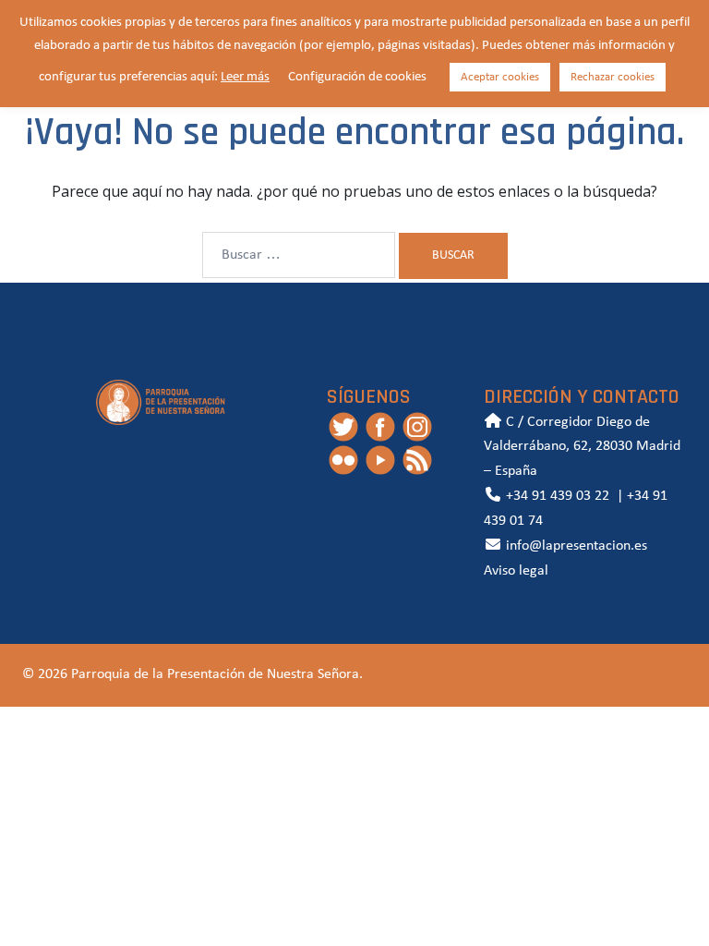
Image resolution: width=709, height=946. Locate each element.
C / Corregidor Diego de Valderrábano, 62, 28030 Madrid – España (582, 447)
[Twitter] (343, 425)
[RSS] (417, 459)
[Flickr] (343, 459)
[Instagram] (417, 425)
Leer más (245, 77)
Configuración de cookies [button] (357, 77)
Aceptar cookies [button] (500, 77)
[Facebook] (380, 425)
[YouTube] (380, 459)
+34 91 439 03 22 (555, 496)
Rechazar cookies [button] (613, 77)
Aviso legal (516, 571)
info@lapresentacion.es (574, 546)
